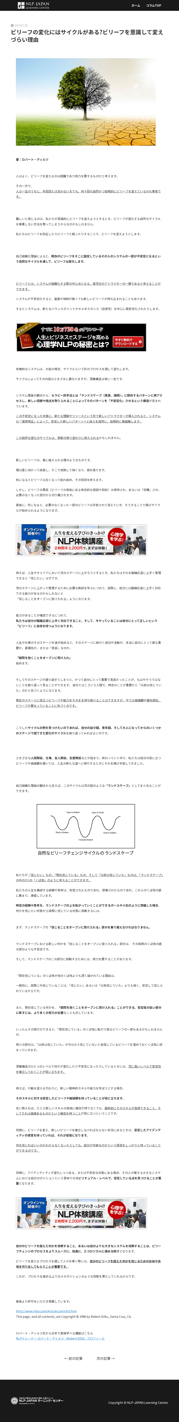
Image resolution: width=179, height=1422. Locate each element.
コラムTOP (153, 5)
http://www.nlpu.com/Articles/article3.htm (46, 1311)
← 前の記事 (73, 1358)
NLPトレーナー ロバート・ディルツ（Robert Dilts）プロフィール (60, 1338)
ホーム (135, 5)
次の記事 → (105, 1358)
